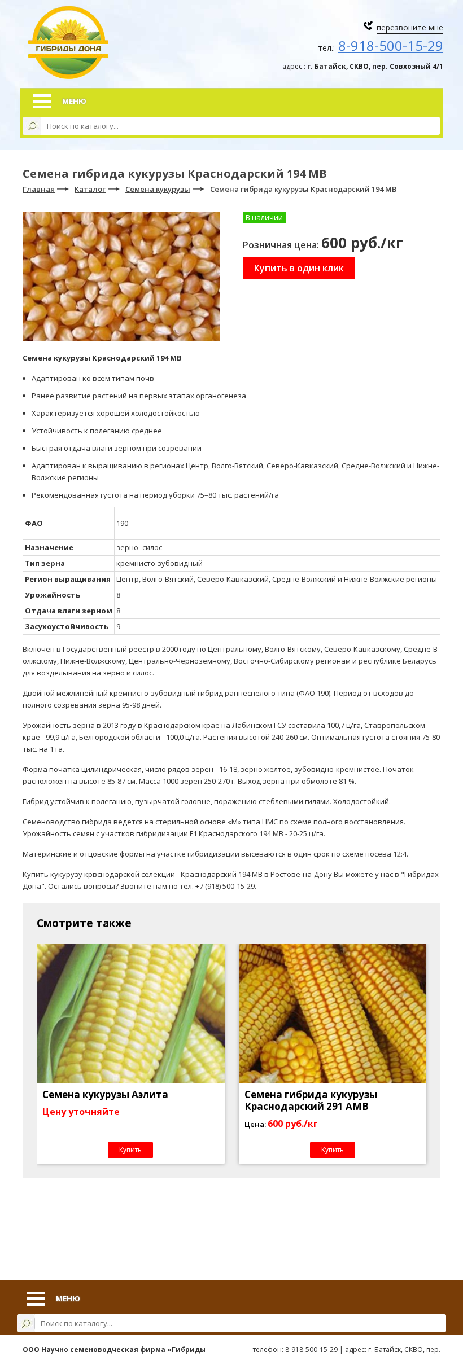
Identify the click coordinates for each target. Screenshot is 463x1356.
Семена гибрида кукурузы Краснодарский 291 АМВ (310, 1100)
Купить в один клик (299, 268)
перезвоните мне (410, 27)
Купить (130, 1150)
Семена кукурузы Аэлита (105, 1094)
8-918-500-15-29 (390, 45)
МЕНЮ (74, 101)
